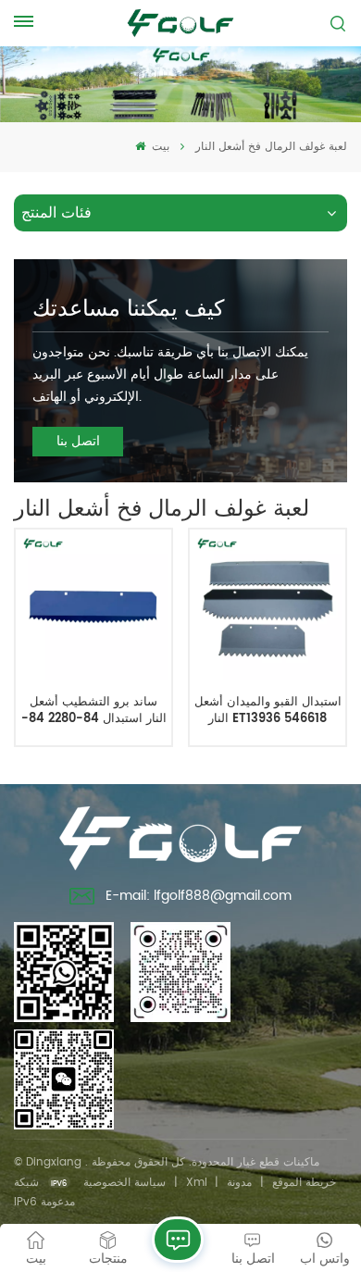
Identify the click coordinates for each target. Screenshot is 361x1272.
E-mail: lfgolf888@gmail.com (199, 895)
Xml (196, 1182)
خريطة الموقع (304, 1182)
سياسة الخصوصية (124, 1182)
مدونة (239, 1182)
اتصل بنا (78, 441)
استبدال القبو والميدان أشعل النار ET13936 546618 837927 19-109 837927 (267, 710)
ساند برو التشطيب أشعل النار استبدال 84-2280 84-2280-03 (94, 710)
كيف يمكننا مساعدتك (128, 309)
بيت (158, 147)
